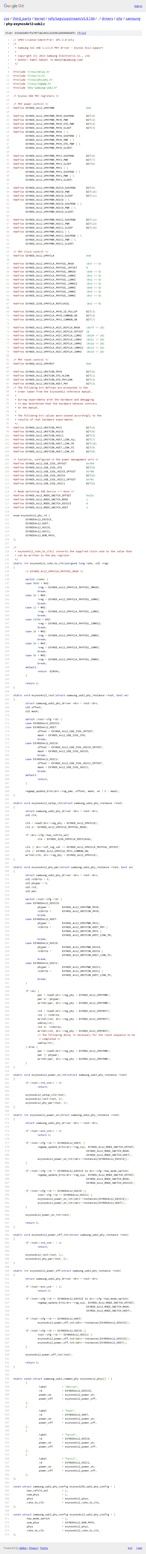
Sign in (138, 6)
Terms (44, 1548)
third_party (22, 18)
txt (130, 1548)
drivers (107, 18)
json (139, 1548)
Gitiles (23, 1548)
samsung (133, 18)
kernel (39, 18)
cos (6, 18)
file (82, 33)
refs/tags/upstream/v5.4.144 (71, 18)
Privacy (33, 1548)
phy (119, 18)
